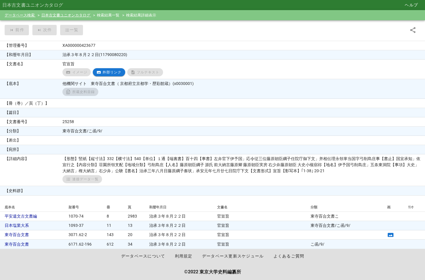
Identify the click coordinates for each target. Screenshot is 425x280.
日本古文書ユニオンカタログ (66, 15)
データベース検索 (20, 15)
